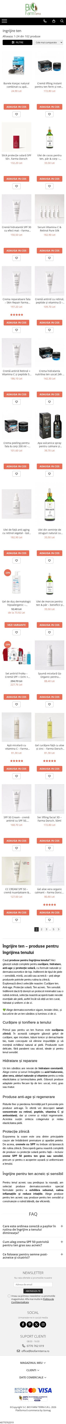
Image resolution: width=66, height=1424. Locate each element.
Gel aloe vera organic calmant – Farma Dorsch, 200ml (49, 890)
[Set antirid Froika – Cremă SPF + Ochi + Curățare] (16, 655)
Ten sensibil (53, 987)
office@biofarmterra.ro (35, 1351)
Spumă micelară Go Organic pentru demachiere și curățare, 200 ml (49, 675)
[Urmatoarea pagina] (58, 929)
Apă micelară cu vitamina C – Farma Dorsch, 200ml (16, 747)
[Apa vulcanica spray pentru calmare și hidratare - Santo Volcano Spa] (49, 424)
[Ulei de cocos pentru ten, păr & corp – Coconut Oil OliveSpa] (49, 137)
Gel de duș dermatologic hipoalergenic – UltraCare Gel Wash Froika (16, 603)
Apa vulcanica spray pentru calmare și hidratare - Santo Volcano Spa (49, 444)
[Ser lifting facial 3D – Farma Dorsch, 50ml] (49, 799)
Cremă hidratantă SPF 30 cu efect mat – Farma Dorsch (16, 228)
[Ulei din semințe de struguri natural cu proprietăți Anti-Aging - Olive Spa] (49, 504)
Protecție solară (23, 987)
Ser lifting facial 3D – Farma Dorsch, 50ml (49, 819)
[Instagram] (43, 1324)
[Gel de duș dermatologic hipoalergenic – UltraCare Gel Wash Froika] (16, 583)
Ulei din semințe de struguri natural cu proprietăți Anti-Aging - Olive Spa (49, 531)
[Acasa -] (33, 9)
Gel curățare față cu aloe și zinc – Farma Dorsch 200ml (49, 747)
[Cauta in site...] (62, 21)
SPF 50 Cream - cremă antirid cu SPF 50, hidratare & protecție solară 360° (16, 819)
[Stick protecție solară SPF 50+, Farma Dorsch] (16, 137)
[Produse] (5, 22)
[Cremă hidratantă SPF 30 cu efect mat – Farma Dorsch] (16, 209)
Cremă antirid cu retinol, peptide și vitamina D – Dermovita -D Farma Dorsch (49, 300)
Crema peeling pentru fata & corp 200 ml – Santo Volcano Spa (17, 444)
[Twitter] (36, 1324)
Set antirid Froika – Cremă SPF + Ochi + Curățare (16, 675)
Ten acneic (39, 987)
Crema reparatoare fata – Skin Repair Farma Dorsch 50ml (16, 300)
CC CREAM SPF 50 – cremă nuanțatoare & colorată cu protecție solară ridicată (16, 890)
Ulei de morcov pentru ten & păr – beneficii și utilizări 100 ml (49, 603)
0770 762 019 (35, 1346)
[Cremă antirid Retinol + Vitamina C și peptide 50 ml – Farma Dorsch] (16, 353)
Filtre (18, 42)
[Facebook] (23, 1324)
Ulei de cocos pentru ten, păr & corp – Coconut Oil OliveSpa (49, 157)
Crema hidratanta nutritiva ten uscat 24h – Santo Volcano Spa (49, 372)
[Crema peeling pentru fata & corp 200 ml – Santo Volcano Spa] (16, 424)
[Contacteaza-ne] (45, 21)
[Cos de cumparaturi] (54, 21)
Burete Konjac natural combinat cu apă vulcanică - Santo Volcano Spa (16, 85)
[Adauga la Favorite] (16, 114)
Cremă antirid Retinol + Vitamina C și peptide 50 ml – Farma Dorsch (16, 372)
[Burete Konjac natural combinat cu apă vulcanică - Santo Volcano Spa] (16, 65)
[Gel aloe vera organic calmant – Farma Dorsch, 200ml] (49, 871)
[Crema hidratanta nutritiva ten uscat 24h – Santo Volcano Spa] (49, 353)
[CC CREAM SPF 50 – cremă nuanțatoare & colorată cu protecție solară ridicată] (16, 871)
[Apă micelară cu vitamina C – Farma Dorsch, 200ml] (16, 727)
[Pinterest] (30, 1324)
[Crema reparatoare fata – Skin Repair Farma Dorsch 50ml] (16, 281)
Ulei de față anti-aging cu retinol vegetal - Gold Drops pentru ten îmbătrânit (16, 531)
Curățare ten (51, 983)
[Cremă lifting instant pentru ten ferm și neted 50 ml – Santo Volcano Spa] (49, 65)
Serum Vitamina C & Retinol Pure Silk (49, 228)
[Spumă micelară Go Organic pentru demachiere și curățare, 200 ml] (49, 655)
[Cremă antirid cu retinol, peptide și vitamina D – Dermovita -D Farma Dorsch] (49, 281)
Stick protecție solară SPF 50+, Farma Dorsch (16, 157)
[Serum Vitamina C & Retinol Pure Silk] (49, 209)
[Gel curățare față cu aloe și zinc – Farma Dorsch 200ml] (49, 727)
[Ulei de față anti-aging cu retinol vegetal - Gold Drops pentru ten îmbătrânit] (16, 504)
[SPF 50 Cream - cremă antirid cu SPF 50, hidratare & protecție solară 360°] (16, 799)
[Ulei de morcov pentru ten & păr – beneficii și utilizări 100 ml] (49, 583)
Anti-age (7, 987)
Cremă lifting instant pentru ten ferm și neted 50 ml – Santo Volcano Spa (49, 85)
